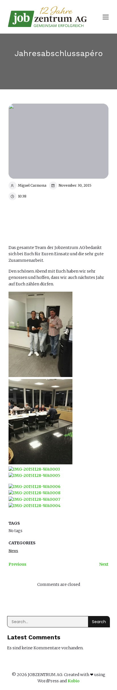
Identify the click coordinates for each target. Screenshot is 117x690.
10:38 (22, 196)
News (13, 551)
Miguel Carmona (32, 185)
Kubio (74, 680)
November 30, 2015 (74, 185)
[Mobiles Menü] (105, 17)
